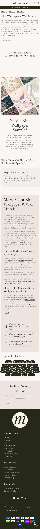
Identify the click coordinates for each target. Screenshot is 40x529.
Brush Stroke (7, 365)
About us (7, 440)
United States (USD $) (13, 511)
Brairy (11, 283)
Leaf (2, 372)
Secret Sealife (22, 281)
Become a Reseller (10, 491)
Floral (29, 365)
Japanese (26, 368)
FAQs (5, 443)
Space (25, 375)
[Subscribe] (34, 403)
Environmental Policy (11, 453)
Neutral (29, 372)
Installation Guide (10, 475)
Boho (32, 362)
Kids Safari (34, 368)
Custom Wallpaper (10, 467)
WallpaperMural (21, 528)
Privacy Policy (8, 451)
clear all (30, 55)
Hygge (19, 368)
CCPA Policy (8, 456)
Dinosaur (16, 365)
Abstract (8, 362)
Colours (19, 12)
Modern (22, 372)
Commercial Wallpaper (11, 488)
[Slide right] (24, 190)
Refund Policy (8, 448)
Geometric (5, 368)
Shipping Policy (9, 478)
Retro (8, 375)
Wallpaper (4, 12)
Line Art (8, 372)
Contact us (7, 438)
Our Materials (8, 470)
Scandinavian (16, 375)
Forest (35, 365)
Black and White (18, 362)
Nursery (36, 372)
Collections (12, 12)
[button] (2, 3)
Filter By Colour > (7, 41)
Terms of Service (9, 446)
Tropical (31, 375)
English (29, 511)
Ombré (12, 368)
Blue (22, 12)
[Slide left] (15, 190)
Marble (15, 372)
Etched (23, 365)
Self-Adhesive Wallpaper (12, 472)
